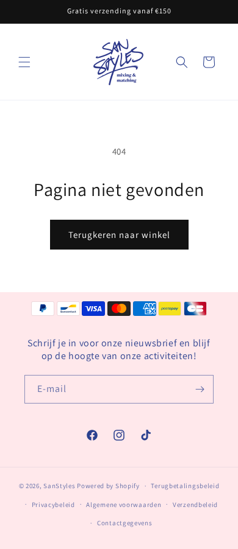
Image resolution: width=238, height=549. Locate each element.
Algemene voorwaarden (123, 504)
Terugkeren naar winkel (119, 234)
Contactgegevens (125, 523)
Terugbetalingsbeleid (185, 485)
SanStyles (59, 485)
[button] (24, 62)
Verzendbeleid (195, 504)
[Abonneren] (199, 389)
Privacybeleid (53, 504)
